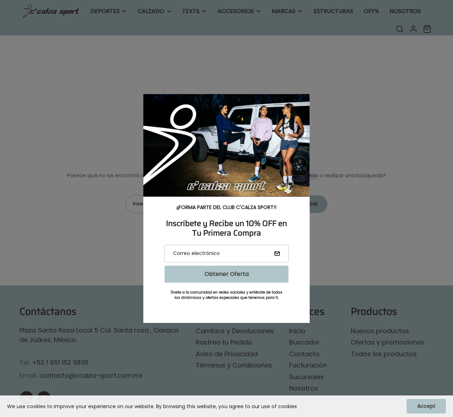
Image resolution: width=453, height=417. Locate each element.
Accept (426, 406)
